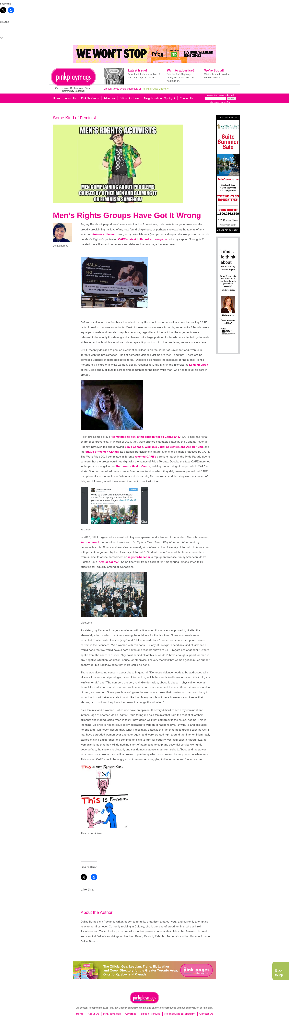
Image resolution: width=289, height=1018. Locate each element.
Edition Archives (129, 98)
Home (56, 98)
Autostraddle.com (104, 234)
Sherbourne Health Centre (132, 466)
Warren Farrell (90, 542)
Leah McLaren (198, 364)
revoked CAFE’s (145, 456)
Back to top (279, 973)
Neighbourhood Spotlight (159, 98)
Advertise (109, 98)
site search (215, 102)
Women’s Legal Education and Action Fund (174, 446)
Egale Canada (134, 446)
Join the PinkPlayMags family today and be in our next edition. (180, 77)
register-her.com (139, 557)
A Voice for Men (109, 561)
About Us (70, 98)
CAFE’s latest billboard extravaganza (143, 239)
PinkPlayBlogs (90, 98)
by (225, 102)
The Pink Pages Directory (154, 88)
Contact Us (186, 98)
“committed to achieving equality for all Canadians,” (146, 436)
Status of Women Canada (102, 451)
